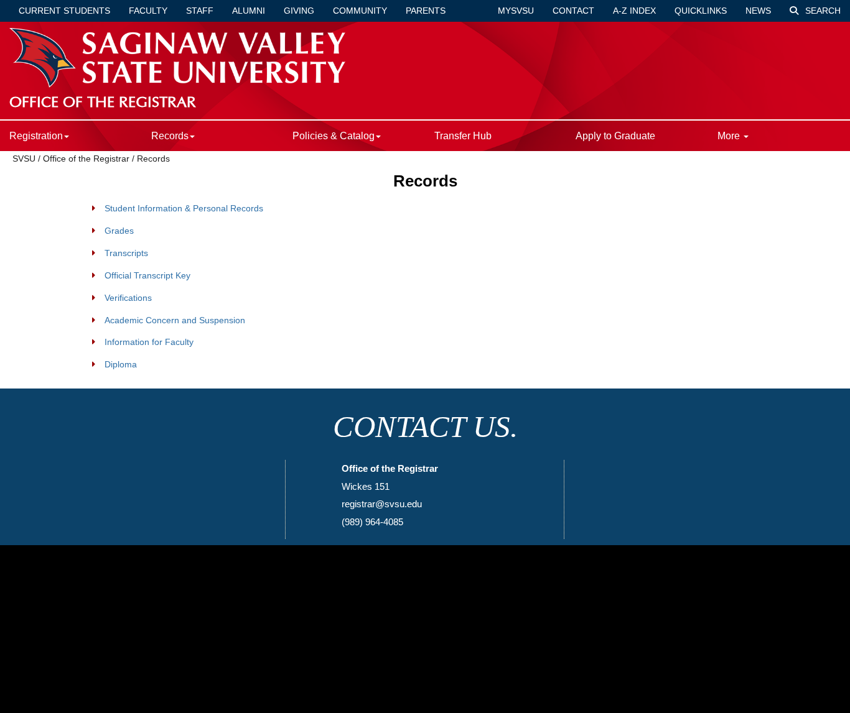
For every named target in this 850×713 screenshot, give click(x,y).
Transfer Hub (463, 136)
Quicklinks (701, 11)
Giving (299, 11)
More (729, 136)
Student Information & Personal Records (184, 208)
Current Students (64, 11)
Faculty (148, 11)
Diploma (121, 364)
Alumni (248, 11)
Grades (119, 231)
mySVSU (516, 11)
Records (153, 158)
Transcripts (126, 253)
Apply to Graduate (615, 136)
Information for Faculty (149, 342)
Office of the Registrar (86, 158)
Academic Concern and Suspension (175, 320)
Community (360, 11)
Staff (199, 11)
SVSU (23, 158)
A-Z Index (634, 11)
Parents (426, 11)
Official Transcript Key (147, 275)
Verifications (128, 298)
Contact (573, 11)
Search (822, 11)
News (758, 11)
